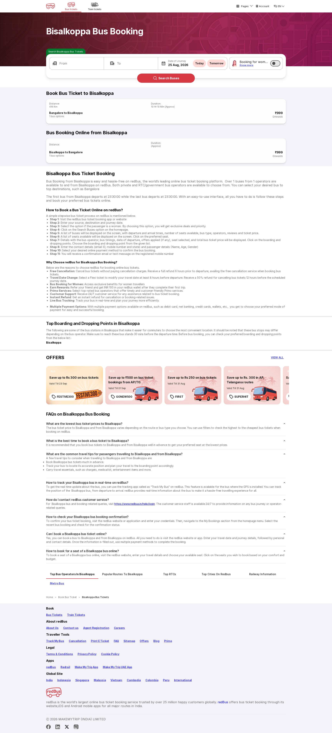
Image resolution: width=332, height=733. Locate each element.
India (49, 680)
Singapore (82, 680)
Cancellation (77, 641)
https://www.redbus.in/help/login (134, 503)
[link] (74, 385)
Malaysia (100, 680)
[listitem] (53, 371)
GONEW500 (124, 396)
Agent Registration (96, 627)
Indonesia (64, 680)
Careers (119, 627)
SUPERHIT (241, 396)
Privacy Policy (87, 654)
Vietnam (116, 680)
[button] (76, 63)
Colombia (152, 680)
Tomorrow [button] (216, 63)
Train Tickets (76, 614)
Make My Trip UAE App (117, 667)
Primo (168, 641)
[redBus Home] (50, 6)
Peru (166, 680)
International (183, 680)
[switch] (275, 63)
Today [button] (199, 63)
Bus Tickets (54, 614)
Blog (156, 641)
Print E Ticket (100, 641)
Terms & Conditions (59, 654)
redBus (51, 667)
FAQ (116, 641)
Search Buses (168, 78)
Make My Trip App (86, 667)
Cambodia (134, 680)
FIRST (179, 396)
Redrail (65, 667)
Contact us (71, 627)
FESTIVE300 (65, 396)
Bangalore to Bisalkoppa (66, 112)
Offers (144, 641)
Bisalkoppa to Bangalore (66, 152)
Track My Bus (55, 641)
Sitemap (129, 641)
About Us (52, 627)
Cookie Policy (110, 654)
